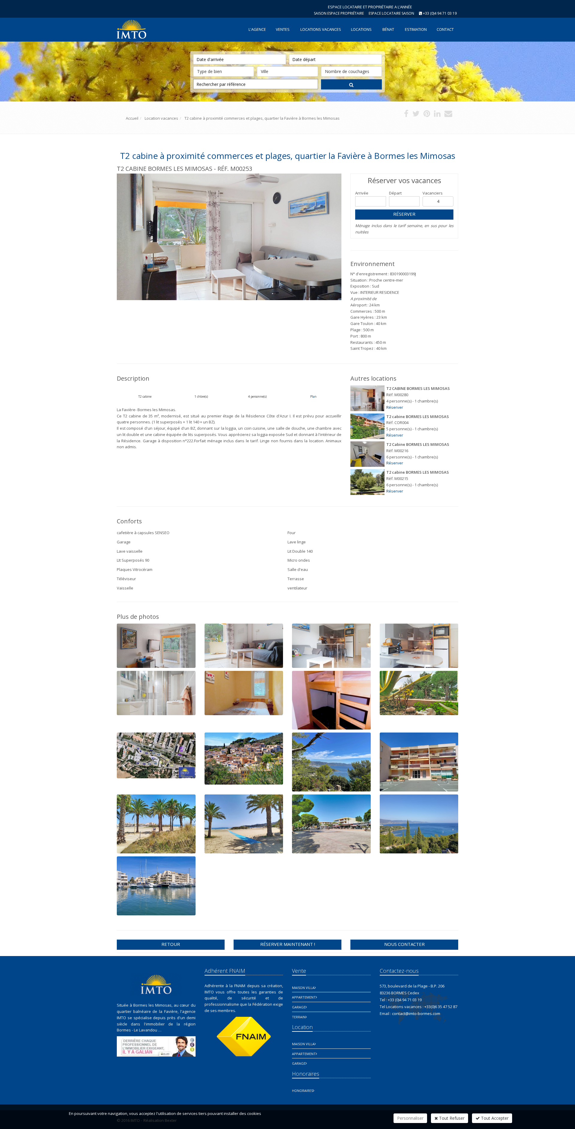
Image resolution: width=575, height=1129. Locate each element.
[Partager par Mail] (448, 115)
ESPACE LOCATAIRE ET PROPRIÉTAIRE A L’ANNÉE (370, 7)
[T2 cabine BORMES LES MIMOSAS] (367, 426)
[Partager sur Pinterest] (426, 115)
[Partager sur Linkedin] (437, 115)
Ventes (283, 29)
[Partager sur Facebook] (406, 115)
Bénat (388, 29)
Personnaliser (410, 1118)
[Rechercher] (351, 84)
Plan (313, 396)
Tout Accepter (494, 1118)
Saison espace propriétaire (339, 13)
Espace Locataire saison (391, 13)
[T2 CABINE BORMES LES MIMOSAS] (367, 398)
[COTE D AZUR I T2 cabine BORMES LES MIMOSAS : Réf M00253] (229, 237)
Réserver (404, 214)
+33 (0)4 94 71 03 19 (440, 13)
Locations (361, 29)
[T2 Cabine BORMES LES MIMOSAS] (367, 454)
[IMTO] (130, 29)
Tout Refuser (451, 1118)
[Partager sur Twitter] (416, 115)
